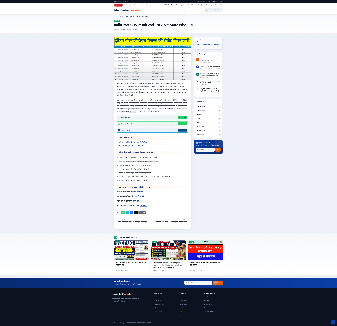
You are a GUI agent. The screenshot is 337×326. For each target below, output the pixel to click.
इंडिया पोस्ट (132, 111)
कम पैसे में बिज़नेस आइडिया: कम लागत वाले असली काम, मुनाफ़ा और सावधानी (141, 5)
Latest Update (215, 1)
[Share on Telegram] (127, 212)
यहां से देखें (136, 201)
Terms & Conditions (209, 311)
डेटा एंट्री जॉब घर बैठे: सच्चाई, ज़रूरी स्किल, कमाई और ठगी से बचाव (213, 5)
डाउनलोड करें (143, 205)
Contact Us (158, 300)
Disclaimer (158, 308)
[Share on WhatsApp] (123, 212)
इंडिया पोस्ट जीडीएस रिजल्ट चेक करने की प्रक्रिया (133, 142)
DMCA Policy (158, 311)
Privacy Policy (208, 304)
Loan (181, 311)
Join (218, 149)
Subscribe (218, 283)
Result (221, 1)
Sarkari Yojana (206, 1)
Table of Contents (202, 42)
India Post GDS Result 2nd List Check (131, 146)
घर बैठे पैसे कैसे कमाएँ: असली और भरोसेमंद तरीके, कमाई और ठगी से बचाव (179, 5)
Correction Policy (159, 304)
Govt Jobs (199, 1)
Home (156, 10)
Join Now (183, 117)
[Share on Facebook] (131, 212)
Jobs (181, 315)
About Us (157, 297)
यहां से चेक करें (138, 191)
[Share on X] (136, 212)
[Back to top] (333, 322)
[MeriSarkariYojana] (121, 294)
